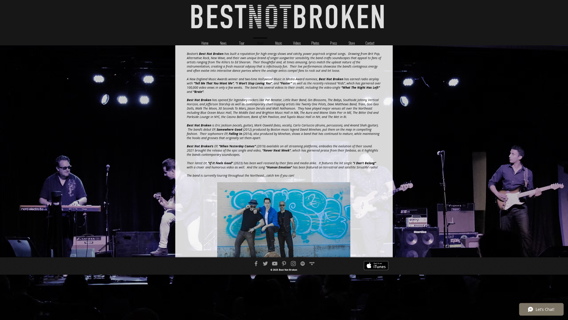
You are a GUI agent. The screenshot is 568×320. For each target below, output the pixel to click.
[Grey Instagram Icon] (293, 263)
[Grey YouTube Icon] (274, 263)
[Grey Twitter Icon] (265, 263)
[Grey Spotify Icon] (302, 263)
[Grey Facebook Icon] (256, 263)
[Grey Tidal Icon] (312, 263)
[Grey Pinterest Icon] (284, 263)
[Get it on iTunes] (376, 265)
